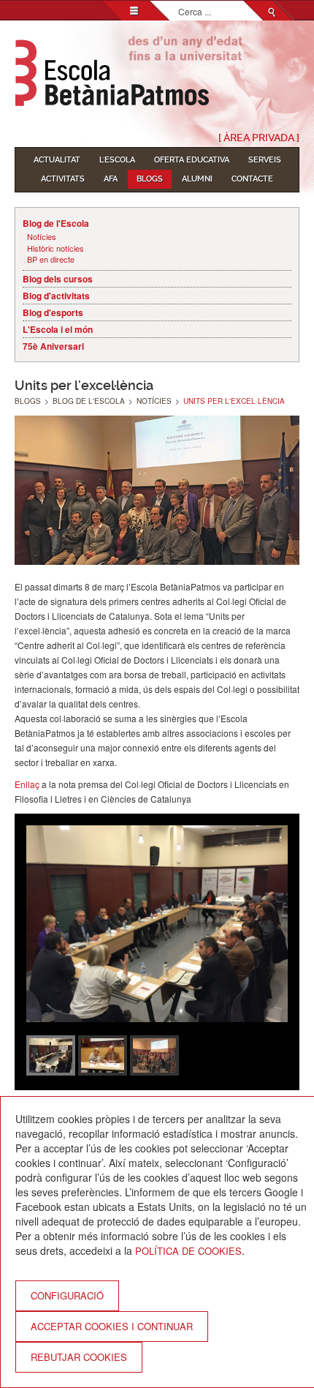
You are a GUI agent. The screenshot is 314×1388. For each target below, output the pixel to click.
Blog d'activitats (56, 295)
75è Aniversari (53, 346)
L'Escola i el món (58, 329)
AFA (111, 179)
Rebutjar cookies (79, 1357)
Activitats (63, 179)
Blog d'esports (53, 312)
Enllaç (27, 784)
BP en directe (50, 259)
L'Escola (117, 160)
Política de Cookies (188, 1251)
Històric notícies (55, 248)
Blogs (150, 179)
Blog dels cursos (58, 279)
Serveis (264, 160)
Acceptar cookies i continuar (112, 1326)
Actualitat (57, 160)
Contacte (252, 179)
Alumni (197, 179)
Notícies (41, 236)
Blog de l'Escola (56, 223)
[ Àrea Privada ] (258, 137)
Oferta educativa (191, 160)
